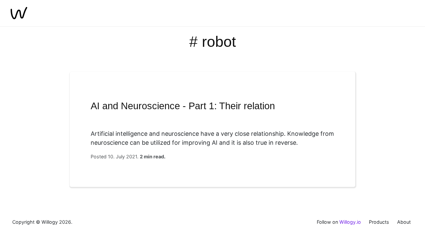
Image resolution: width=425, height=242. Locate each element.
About (404, 222)
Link (212, 129)
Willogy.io (350, 222)
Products (379, 222)
